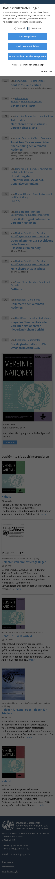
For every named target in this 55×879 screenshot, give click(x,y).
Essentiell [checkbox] (21, 28)
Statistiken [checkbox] (36, 28)
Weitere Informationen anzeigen (26, 64)
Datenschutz (46, 71)
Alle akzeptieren (27, 36)
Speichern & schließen (27, 46)
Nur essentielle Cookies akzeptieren (27, 56)
